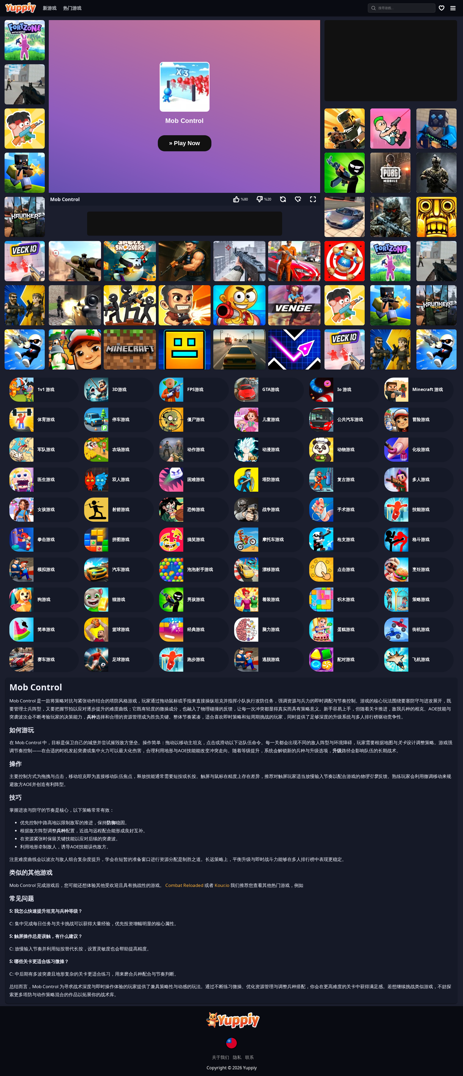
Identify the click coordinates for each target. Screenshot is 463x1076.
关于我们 (221, 1057)
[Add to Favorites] (298, 199)
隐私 (237, 1057)
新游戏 (50, 8)
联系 (249, 1057)
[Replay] (283, 199)
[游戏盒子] (441, 8)
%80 (244, 199)
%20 (267, 199)
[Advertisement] (184, 224)
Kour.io (222, 885)
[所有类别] (453, 8)
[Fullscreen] (313, 199)
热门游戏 (72, 8)
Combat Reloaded (184, 885)
